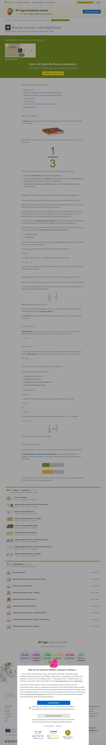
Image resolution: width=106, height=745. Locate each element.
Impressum (59, 726)
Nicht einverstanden (53, 716)
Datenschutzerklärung (61, 681)
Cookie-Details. (78, 681)
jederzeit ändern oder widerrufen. (35, 694)
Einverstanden (53, 703)
